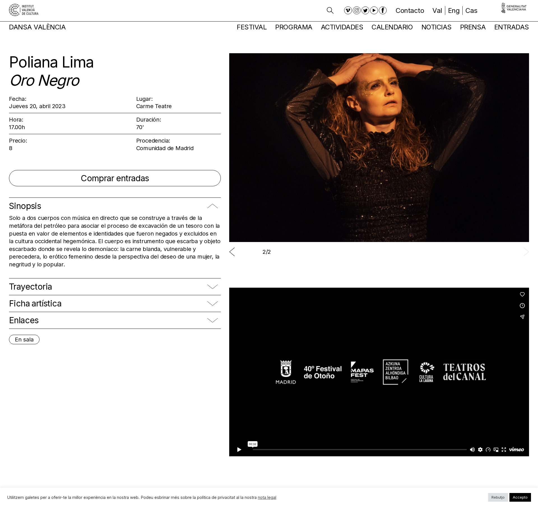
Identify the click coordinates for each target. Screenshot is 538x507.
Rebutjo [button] (498, 497)
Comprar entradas (115, 178)
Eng (454, 10)
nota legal (267, 497)
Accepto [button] (520, 497)
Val (437, 10)
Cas (471, 10)
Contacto (410, 10)
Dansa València (37, 27)
